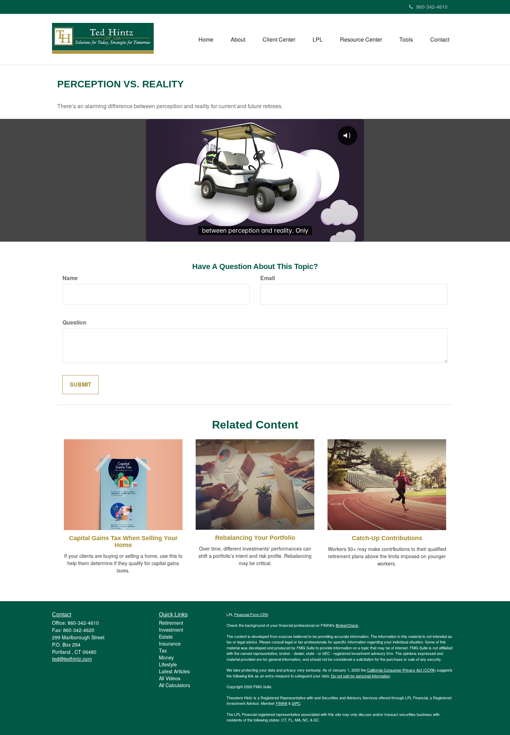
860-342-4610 (432, 6)
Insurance (170, 643)
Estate (166, 636)
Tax (163, 650)
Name (70, 278)
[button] (238, 39)
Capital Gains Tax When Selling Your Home (123, 541)
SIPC (296, 703)
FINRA (281, 703)
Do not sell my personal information (360, 675)
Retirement (171, 622)
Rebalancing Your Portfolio (255, 537)
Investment (171, 629)
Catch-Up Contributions (387, 538)
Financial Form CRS (251, 614)
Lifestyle (168, 664)
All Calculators (174, 685)
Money (166, 657)
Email (267, 278)
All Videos (169, 678)
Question (74, 322)
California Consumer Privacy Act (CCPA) (401, 670)
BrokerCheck (347, 625)
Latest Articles (174, 671)
